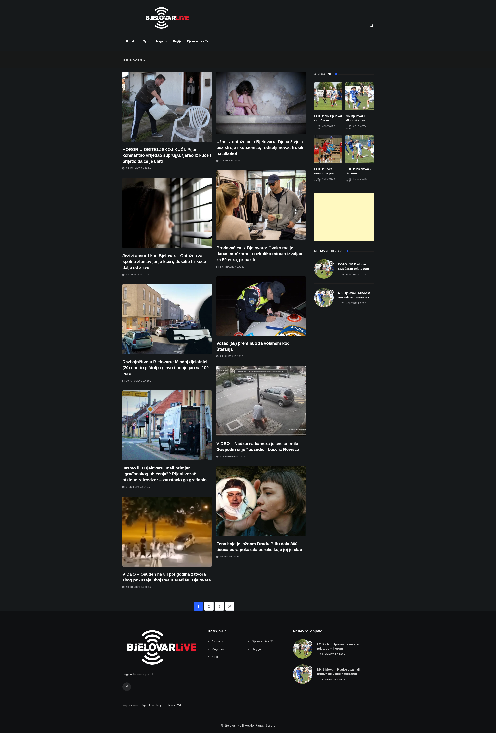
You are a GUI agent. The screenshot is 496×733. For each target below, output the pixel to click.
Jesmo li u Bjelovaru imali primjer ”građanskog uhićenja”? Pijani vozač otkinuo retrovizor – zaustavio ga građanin (164, 474)
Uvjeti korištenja (151, 705)
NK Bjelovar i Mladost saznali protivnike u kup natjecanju (355, 297)
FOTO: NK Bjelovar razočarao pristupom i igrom (328, 121)
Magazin (161, 41)
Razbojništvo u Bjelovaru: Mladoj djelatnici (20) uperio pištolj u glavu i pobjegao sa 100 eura (165, 367)
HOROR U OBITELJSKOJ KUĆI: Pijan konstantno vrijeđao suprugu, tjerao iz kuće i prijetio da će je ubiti (166, 155)
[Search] (372, 25)
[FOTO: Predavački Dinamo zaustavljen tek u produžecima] (359, 149)
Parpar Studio (265, 725)
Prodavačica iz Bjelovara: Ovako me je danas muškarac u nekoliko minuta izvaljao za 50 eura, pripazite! (259, 253)
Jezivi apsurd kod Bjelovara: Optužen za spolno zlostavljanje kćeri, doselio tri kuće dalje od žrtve (164, 261)
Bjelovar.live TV (197, 41)
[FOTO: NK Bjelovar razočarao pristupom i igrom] (328, 96)
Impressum (130, 705)
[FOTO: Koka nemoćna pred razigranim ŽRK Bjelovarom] (328, 149)
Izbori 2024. (173, 705)
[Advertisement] (344, 217)
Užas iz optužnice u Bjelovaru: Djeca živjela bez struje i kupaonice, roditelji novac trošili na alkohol (259, 147)
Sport (146, 41)
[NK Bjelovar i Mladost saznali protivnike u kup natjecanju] (359, 96)
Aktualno (131, 41)
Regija (177, 41)
